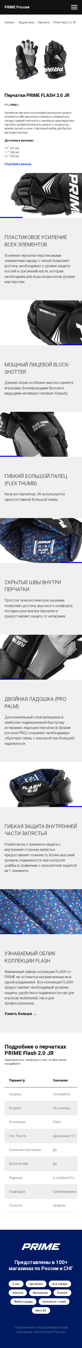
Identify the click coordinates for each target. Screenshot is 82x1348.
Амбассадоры (23, 1301)
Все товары (59, 1284)
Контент (62, 1292)
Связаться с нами (54, 1301)
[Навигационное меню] (74, 7)
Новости (17, 1292)
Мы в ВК (41, 1310)
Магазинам (40, 1292)
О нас (16, 1284)
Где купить (36, 1284)
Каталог (9, 22)
